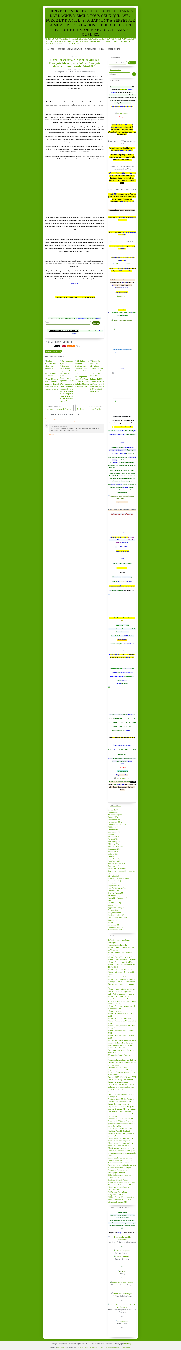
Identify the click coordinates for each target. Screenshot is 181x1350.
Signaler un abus (94, 1347)
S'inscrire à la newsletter (53, 351)
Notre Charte (114, 49)
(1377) (113, 809)
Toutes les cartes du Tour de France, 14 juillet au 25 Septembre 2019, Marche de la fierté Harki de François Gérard (121, 1186)
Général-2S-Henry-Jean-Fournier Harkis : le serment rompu (120, 1080)
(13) (115, 912)
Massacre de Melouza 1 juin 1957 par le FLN (121, 1134)
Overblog (127, 1343)
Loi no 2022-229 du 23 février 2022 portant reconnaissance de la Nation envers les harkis (121, 1123)
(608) (115, 814)
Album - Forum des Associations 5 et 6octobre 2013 (121, 1007)
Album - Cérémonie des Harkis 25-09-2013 (121, 973)
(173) (114, 832)
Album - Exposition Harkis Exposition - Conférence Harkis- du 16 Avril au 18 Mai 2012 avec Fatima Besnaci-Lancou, (122, 1000)
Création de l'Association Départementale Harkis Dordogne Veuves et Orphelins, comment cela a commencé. (121, 1071)
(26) (114, 885)
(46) (114, 858)
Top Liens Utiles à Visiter (118, 1180)
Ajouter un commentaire (60, 419)
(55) (113, 854)
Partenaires (90, 49)
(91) (113, 844)
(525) (113, 817)
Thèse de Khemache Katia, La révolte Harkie (119, 1176)
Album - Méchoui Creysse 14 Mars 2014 (121, 1014)
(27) (114, 880)
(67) (113, 851)
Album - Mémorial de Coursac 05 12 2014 (122, 1021)
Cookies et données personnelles (112, 1347)
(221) (113, 827)
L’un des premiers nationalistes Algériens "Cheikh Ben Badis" (120, 1129)
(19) (114, 895)
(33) (114, 876)
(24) (117, 888)
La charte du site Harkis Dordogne (121, 1099)
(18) (118, 898)
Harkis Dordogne (61, 1347)
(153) (113, 834)
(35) (113, 866)
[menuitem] (51, 49)
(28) (119, 878)
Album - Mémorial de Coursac (120, 1018)
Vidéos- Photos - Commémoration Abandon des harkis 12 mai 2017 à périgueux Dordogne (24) (121, 1199)
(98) (114, 841)
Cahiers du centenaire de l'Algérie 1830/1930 (121, 1051)
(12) (113, 920)
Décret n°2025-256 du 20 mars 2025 (122, 1077)
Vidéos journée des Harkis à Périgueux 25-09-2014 (119, 1193)
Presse (74, 57)
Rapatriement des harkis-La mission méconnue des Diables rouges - (122, 1166)
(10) (116, 927)
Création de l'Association (70, 49)
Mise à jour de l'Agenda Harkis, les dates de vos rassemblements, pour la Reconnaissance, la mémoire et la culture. (122, 1152)
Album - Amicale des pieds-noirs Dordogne (120, 953)
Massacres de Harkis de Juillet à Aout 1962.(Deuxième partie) (120, 1139)
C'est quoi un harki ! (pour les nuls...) (119, 1056)
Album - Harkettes (115, 1011)
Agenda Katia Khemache (117, 945)
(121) (114, 836)
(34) (121, 872)
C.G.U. (101, 1347)
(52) (111, 856)
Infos (101, 49)
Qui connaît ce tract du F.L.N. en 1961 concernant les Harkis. (120, 1161)
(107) (113, 839)
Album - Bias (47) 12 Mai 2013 (120, 957)
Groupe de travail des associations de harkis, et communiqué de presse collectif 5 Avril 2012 (121, 1087)
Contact (86, 1347)
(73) (114, 849)
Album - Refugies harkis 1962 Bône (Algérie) (122, 1026)
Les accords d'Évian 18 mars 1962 (121, 1118)
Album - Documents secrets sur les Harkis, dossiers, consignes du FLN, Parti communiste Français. (121, 991)
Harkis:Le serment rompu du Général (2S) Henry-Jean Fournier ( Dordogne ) (121, 1094)
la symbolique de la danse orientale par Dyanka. (121, 1114)
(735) (115, 812)
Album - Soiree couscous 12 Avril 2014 (121, 1031)
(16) (113, 905)
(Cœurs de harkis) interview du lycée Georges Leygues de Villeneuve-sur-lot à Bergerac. (122, 1062)
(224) (115, 822)
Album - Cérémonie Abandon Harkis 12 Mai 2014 (122, 965)
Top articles (80, 1347)
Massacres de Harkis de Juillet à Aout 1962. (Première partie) (120, 1144)
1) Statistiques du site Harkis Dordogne (119, 941)
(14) (113, 910)
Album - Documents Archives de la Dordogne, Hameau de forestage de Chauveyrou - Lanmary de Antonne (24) (121, 983)
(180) (113, 829)
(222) (117, 824)
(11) (112, 922)
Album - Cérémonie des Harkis (120, 969)
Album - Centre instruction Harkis (121, 962)
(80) (115, 846)
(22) (115, 893)
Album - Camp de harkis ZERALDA (122, 959)
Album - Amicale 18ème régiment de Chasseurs (121, 948)
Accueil (50, 49)
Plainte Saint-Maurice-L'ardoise (120, 1158)
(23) (113, 890)
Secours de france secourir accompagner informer (118, 1171)
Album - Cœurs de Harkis (118, 976)
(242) (114, 819)
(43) (114, 861)
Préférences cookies (126, 1347)
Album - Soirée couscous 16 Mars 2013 (121, 1036)
